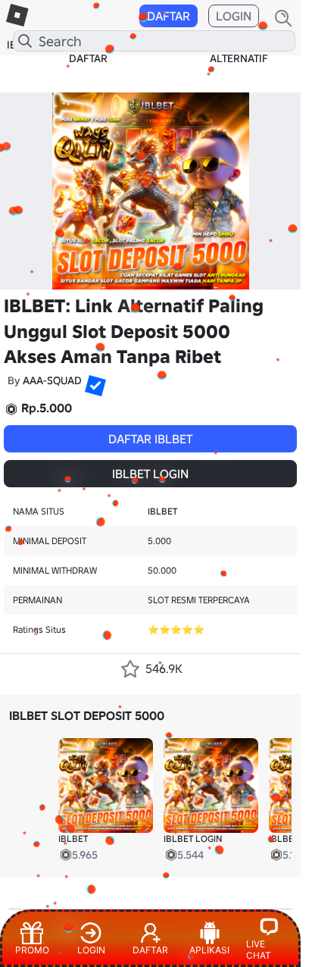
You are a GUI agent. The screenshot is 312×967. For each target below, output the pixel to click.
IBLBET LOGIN (150, 473)
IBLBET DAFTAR (88, 51)
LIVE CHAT (258, 949)
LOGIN (233, 15)
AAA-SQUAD (52, 380)
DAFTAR (168, 15)
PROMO (32, 950)
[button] (89, 379)
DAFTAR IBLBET (150, 438)
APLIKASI (209, 950)
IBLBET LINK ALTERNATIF (238, 51)
